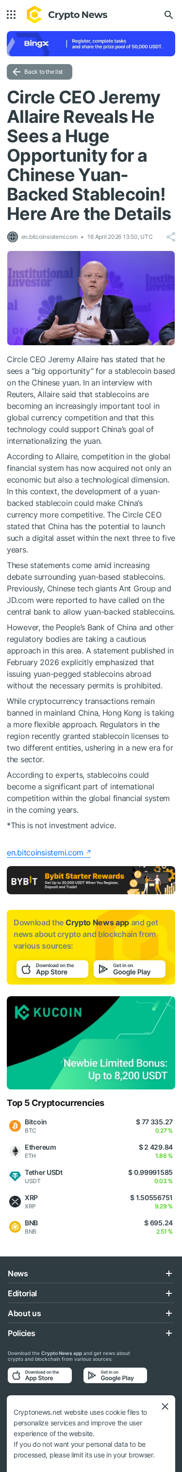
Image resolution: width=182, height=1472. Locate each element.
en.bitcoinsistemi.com (45, 852)
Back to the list (43, 71)
